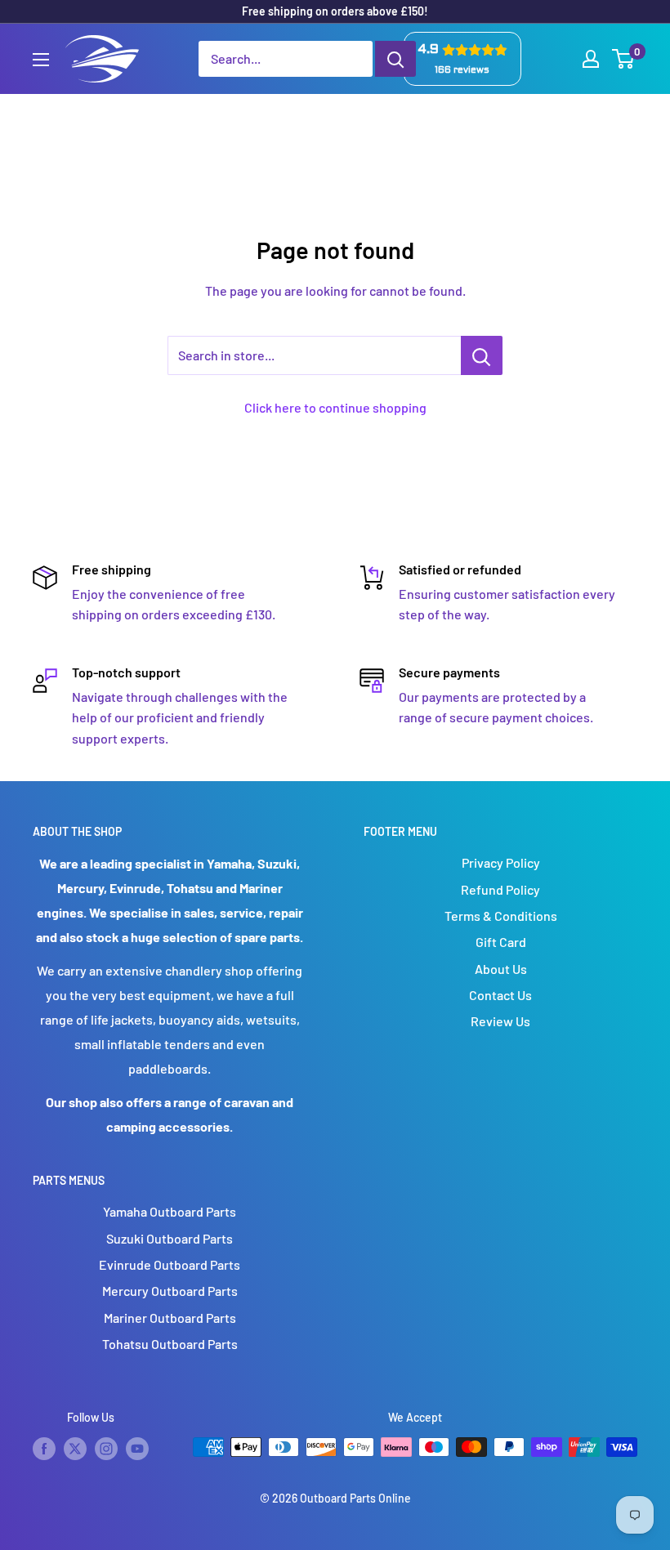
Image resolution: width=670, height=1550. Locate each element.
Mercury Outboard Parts (170, 1290)
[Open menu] (41, 59)
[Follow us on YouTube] (137, 1448)
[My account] (591, 59)
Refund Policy (500, 889)
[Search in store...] (481, 355)
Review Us (500, 1021)
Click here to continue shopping (335, 407)
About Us (501, 968)
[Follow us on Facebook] (44, 1448)
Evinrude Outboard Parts (169, 1264)
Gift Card (501, 941)
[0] (624, 59)
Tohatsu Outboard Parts (170, 1343)
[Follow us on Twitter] (75, 1448)
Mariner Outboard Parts (170, 1317)
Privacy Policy (501, 862)
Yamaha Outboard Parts (169, 1211)
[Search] (395, 59)
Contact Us (500, 995)
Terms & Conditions (500, 915)
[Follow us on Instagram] (106, 1448)
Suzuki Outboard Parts (169, 1238)
